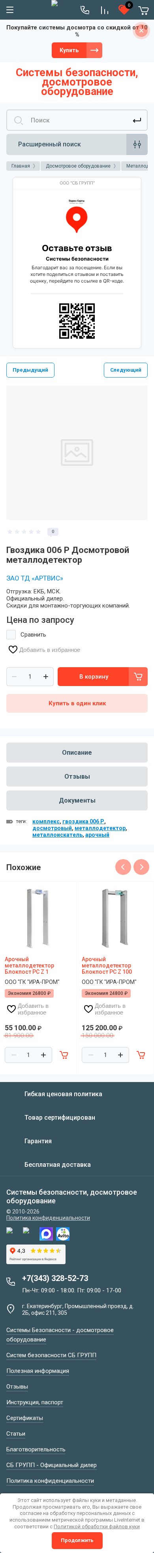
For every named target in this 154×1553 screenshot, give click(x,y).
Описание (77, 752)
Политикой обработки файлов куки (97, 1526)
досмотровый (52, 828)
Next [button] (141, 867)
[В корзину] (64, 1055)
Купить (69, 50)
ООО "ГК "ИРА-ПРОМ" (32, 982)
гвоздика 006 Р (83, 821)
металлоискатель (57, 835)
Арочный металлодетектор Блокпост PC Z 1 (29, 965)
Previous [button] (123, 867)
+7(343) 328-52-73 (55, 1278)
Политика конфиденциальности (48, 1218)
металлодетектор (100, 828)
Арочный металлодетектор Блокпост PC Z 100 (107, 965)
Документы (77, 800)
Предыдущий (30, 370)
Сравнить (33, 634)
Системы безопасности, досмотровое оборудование (77, 82)
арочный (97, 835)
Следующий (125, 370)
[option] (77, 452)
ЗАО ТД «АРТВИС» (34, 578)
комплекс (46, 821)
